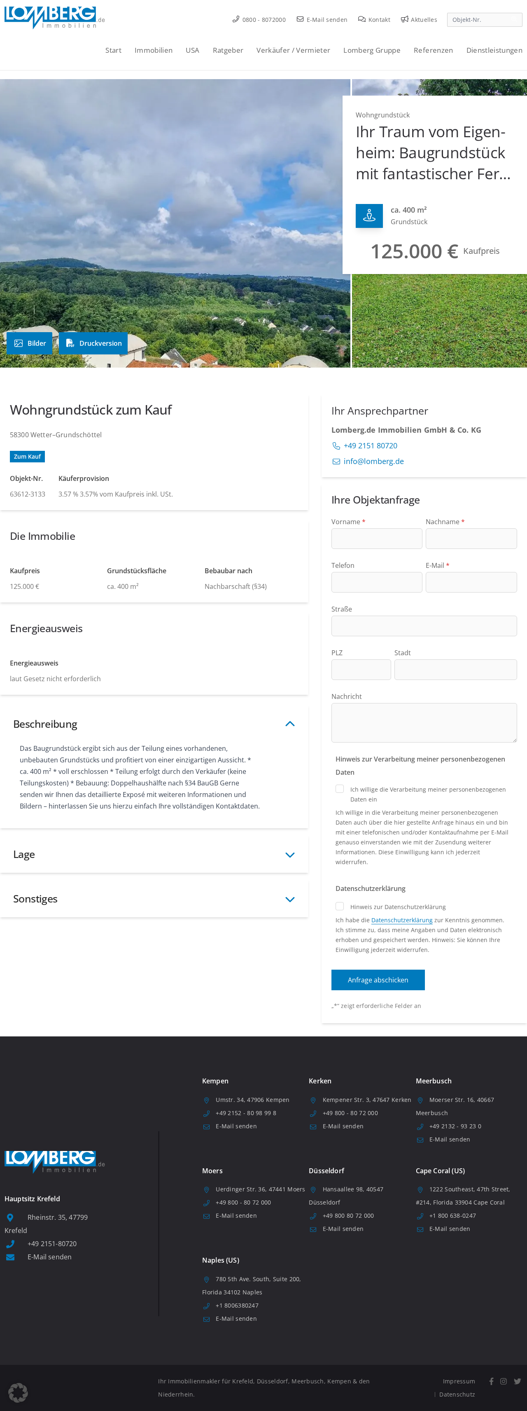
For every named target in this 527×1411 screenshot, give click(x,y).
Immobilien (154, 50)
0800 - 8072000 (263, 19)
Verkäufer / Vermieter (293, 50)
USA (192, 50)
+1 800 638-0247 (452, 1215)
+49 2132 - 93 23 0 (455, 1126)
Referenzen (433, 50)
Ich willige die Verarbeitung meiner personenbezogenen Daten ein (428, 794)
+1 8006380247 (237, 1305)
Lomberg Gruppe (372, 50)
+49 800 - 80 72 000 (350, 1113)
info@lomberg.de (374, 461)
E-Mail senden (326, 19)
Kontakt (378, 19)
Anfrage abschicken (378, 979)
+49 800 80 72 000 (348, 1215)
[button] (18, 1393)
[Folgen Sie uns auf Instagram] (503, 1381)
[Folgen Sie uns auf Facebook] (491, 1381)
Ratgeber (228, 50)
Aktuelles (423, 19)
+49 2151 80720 (370, 445)
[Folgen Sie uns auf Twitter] (517, 1381)
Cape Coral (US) (440, 1170)
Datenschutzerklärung (402, 920)
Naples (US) (220, 1260)
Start (113, 50)
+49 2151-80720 (52, 1243)
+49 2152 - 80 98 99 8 (246, 1113)
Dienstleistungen (494, 50)
